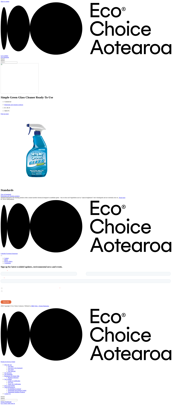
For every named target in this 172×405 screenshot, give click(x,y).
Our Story (11, 366)
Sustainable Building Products (16, 392)
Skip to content (5, 1)
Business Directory (13, 377)
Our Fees (10, 382)
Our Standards (8, 374)
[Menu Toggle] (1, 255)
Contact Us (7, 393)
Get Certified (8, 379)
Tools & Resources (9, 387)
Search (3, 59)
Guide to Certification (14, 381)
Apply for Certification (14, 384)
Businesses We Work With (11, 376)
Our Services (8, 373)
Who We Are (8, 365)
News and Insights (9, 385)
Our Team (11, 369)
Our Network (11, 371)
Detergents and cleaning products (13, 104)
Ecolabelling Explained (14, 389)
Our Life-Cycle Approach (15, 368)
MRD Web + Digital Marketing (40, 306)
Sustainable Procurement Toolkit (17, 390)
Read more (122, 197)
